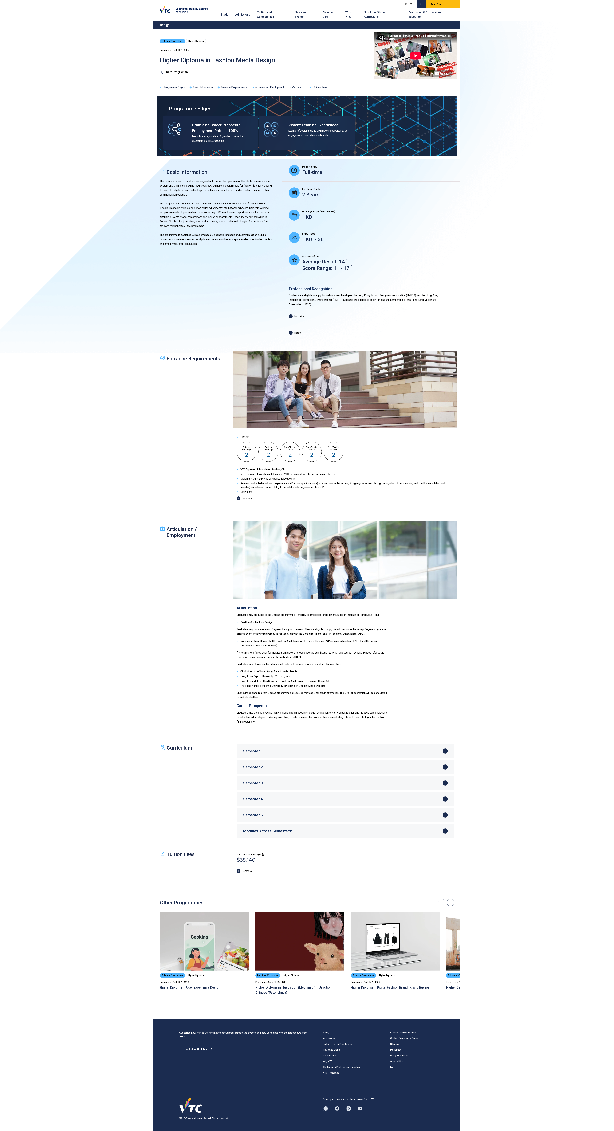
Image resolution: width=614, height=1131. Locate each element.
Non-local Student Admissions (375, 14)
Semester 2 (253, 767)
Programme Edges (174, 87)
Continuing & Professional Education (425, 14)
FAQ (392, 1067)
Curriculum (298, 87)
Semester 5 (253, 815)
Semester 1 (253, 751)
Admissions (242, 14)
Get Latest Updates (196, 1049)
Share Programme (176, 72)
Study (224, 14)
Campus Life (328, 14)
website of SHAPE (291, 657)
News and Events (301, 14)
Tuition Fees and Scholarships (338, 1044)
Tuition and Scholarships (265, 14)
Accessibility (396, 1061)
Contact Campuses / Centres (405, 1038)
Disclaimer (395, 1050)
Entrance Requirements (234, 87)
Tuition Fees (320, 87)
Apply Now (436, 4)
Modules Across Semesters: (267, 831)
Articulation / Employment (269, 87)
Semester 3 (253, 783)
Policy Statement (399, 1055)
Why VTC (348, 14)
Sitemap (394, 1044)
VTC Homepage (331, 1073)
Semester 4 (253, 799)
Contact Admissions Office (403, 1032)
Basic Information (203, 87)
